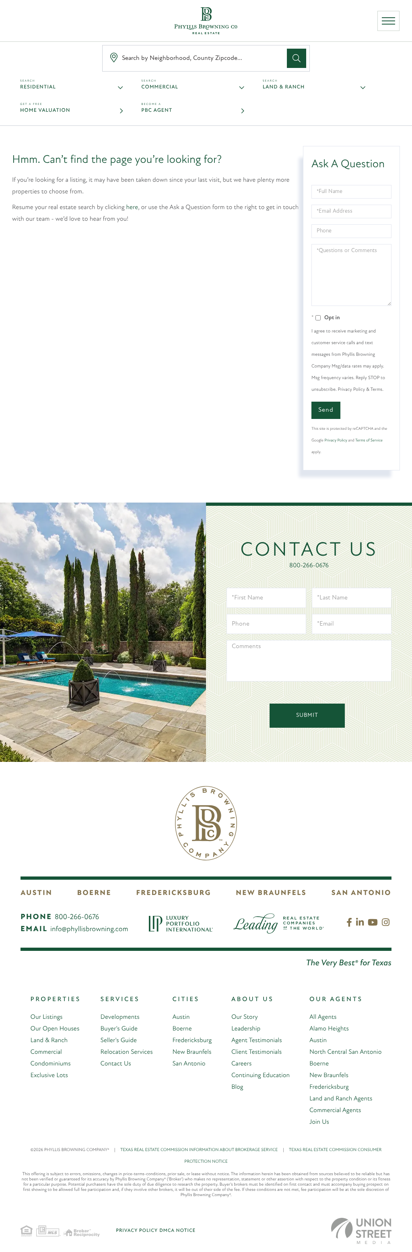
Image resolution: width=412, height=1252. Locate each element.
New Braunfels (271, 893)
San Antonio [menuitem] (188, 1064)
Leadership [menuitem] (245, 1029)
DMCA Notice (177, 1230)
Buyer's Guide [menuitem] (119, 1029)
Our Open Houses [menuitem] (55, 1029)
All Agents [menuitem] (322, 1017)
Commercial (159, 87)
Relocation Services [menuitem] (127, 1052)
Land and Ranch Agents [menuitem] (341, 1099)
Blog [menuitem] (237, 1087)
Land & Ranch (284, 87)
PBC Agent (156, 110)
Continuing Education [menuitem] (260, 1075)
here (132, 207)
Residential (38, 87)
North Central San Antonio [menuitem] (345, 1052)
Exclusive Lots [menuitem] (49, 1075)
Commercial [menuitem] (46, 1052)
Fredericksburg (173, 893)
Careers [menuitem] (241, 1064)
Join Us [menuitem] (319, 1122)
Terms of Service (369, 440)
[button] (296, 58)
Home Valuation (45, 110)
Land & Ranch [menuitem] (49, 1040)
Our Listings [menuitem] (47, 1017)
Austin (36, 893)
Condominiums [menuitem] (51, 1064)
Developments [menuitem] (120, 1017)
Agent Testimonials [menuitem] (256, 1040)
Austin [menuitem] (181, 1017)
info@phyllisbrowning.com (89, 929)
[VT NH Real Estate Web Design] (361, 1231)
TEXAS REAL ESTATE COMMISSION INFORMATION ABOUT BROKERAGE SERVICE (202, 1150)
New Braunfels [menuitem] (191, 1052)
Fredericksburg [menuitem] (192, 1040)
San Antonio (361, 893)
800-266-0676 (309, 565)
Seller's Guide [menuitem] (119, 1040)
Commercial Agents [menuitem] (335, 1110)
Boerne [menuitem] (182, 1029)
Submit (307, 715)
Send (326, 410)
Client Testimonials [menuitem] (256, 1052)
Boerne (94, 893)
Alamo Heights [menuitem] (329, 1029)
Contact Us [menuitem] (116, 1064)
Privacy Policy (336, 440)
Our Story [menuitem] (244, 1017)
